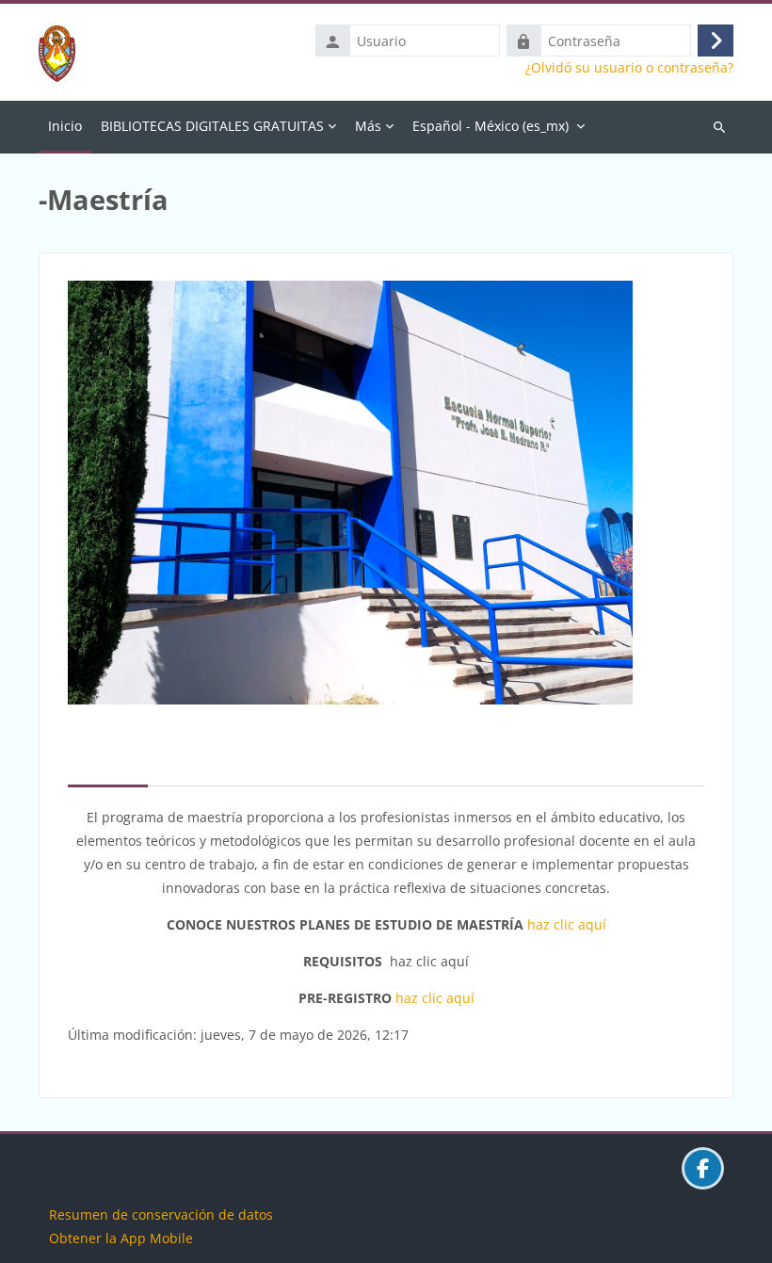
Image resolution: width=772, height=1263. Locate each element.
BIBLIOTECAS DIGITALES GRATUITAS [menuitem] (212, 126)
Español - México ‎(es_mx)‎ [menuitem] (490, 126)
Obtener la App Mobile (121, 1238)
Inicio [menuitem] (65, 126)
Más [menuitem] (368, 126)
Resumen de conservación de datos (161, 1214)
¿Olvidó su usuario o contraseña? (629, 67)
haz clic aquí (566, 924)
